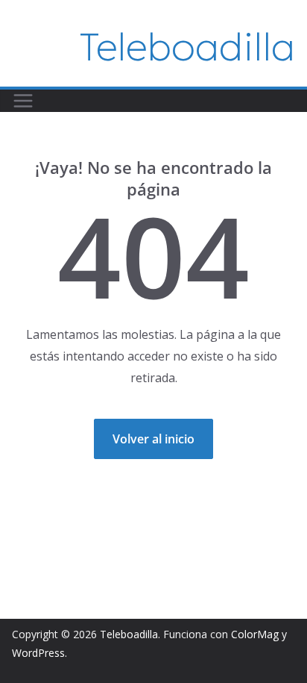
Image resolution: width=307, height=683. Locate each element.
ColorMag (255, 634)
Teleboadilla (187, 46)
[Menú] (23, 101)
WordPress (38, 653)
